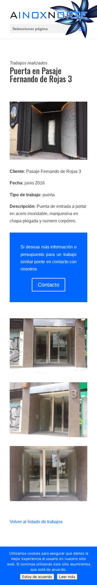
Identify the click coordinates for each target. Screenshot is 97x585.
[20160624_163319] (48, 437)
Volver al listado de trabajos (36, 521)
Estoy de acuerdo (37, 577)
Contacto (48, 285)
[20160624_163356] (48, 501)
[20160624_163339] (48, 373)
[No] (90, 566)
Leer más (67, 577)
